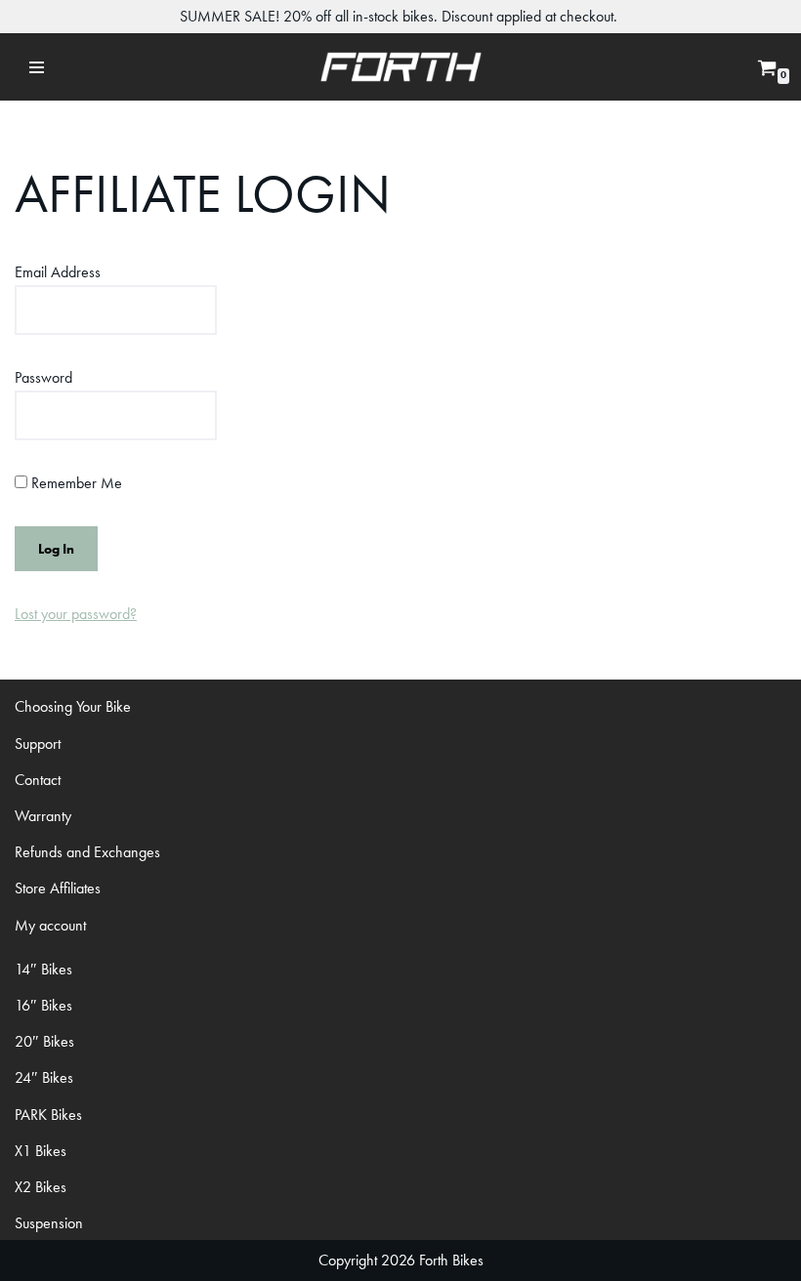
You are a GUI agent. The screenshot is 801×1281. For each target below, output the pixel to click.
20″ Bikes (44, 1041)
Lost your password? (76, 613)
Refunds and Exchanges (87, 852)
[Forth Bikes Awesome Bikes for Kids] (401, 67)
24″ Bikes (44, 1077)
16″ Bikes (43, 1005)
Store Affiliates (58, 888)
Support (38, 743)
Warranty (43, 816)
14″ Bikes (43, 969)
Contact (38, 779)
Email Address (58, 272)
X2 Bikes (40, 1187)
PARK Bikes (48, 1114)
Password (43, 377)
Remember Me (74, 483)
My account (50, 925)
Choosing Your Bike (73, 706)
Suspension (49, 1223)
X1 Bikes (40, 1150)
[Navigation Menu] (37, 67)
